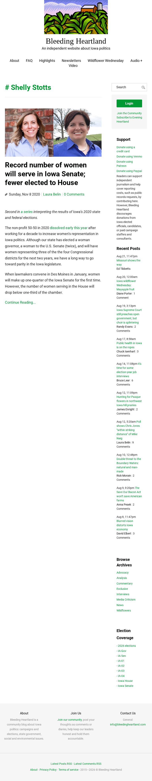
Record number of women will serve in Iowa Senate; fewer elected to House (46, 174)
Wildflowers (124, 610)
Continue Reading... (20, 302)
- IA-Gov (121, 650)
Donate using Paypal (129, 171)
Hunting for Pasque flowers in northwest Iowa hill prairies (129, 401)
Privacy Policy (48, 769)
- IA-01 (120, 660)
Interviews (123, 594)
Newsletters (71, 61)
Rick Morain (124, 475)
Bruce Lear (123, 380)
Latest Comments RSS (87, 763)
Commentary (125, 583)
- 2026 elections (126, 645)
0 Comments (74, 194)
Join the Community (129, 113)
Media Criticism (126, 599)
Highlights (47, 61)
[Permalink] (6, 194)
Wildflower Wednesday (106, 61)
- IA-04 (120, 675)
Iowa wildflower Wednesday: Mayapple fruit (126, 285)
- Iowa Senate (125, 685)
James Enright (125, 409)
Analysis (122, 578)
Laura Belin (52, 194)
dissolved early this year (68, 228)
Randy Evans (125, 326)
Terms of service (68, 769)
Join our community (69, 719)
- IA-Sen (121, 655)
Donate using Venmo (129, 156)
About (14, 61)
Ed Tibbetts (123, 268)
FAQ (29, 61)
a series (27, 212)
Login (129, 103)
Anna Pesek (124, 504)
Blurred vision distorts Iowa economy (125, 525)
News (120, 605)
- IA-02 (120, 665)
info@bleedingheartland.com (128, 724)
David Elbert (124, 533)
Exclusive (122, 588)
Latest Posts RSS (61, 763)
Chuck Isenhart (126, 351)
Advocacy (123, 572)
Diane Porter (124, 293)
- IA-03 (120, 670)
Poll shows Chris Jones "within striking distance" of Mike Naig (129, 430)
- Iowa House (125, 680)
